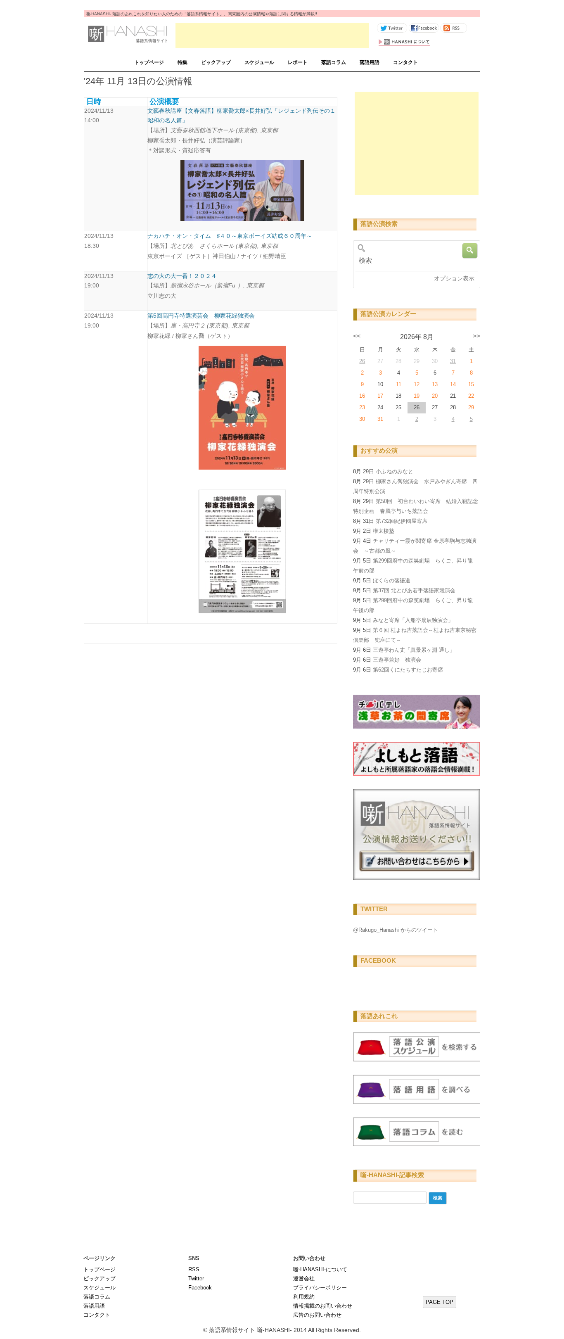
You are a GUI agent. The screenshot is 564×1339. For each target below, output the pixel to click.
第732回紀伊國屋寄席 (401, 521)
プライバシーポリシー (320, 1287)
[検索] (413, 260)
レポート (298, 62)
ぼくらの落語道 (391, 580)
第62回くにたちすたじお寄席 (408, 670)
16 (362, 396)
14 (453, 384)
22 (471, 396)
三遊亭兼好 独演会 (397, 660)
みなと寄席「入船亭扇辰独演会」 (413, 620)
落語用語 (369, 62)
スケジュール (259, 62)
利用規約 (304, 1297)
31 (453, 361)
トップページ (149, 62)
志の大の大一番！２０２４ (182, 276)
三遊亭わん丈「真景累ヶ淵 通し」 (414, 650)
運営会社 (304, 1278)
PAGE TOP (439, 1302)
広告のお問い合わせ (317, 1315)
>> (476, 335)
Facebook (200, 1287)
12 (416, 384)
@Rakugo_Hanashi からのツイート (395, 930)
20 (435, 396)
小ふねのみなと (394, 471)
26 (362, 361)
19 (416, 396)
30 (362, 419)
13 (435, 384)
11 (398, 384)
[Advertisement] (272, 35)
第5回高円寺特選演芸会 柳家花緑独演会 (201, 315)
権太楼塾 (383, 531)
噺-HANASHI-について (320, 1269)
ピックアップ (216, 62)
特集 (182, 62)
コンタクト (405, 62)
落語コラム (333, 62)
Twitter (196, 1278)
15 (471, 384)
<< (356, 335)
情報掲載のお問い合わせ (322, 1306)
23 (362, 407)
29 (471, 407)
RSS (193, 1269)
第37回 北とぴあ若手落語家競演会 (414, 590)
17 (380, 396)
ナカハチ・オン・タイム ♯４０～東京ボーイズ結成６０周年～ (229, 236)
